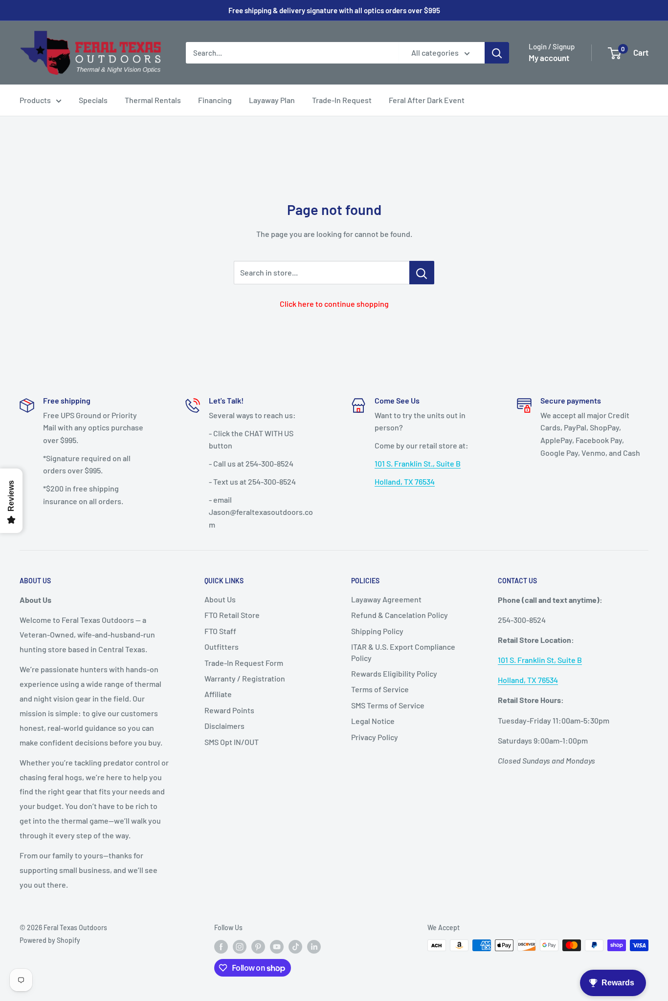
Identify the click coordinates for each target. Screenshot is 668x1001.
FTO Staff (220, 631)
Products (35, 100)
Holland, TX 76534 (405, 481)
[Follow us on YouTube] (277, 946)
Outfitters (221, 646)
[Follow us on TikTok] (295, 946)
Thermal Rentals (153, 100)
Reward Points (229, 710)
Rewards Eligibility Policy (394, 673)
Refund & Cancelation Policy (399, 614)
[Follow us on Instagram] (239, 946)
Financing (215, 100)
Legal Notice (373, 720)
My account (549, 58)
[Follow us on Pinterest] (258, 946)
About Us (220, 599)
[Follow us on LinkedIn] (314, 946)
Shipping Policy (377, 631)
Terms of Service (380, 689)
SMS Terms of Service (387, 705)
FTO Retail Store (232, 614)
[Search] (497, 53)
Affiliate (218, 694)
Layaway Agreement (386, 599)
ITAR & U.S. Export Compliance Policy (403, 652)
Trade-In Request (342, 100)
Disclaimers (224, 725)
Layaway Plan (272, 100)
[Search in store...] (421, 272)
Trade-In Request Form (243, 662)
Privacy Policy (374, 737)
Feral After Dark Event (427, 100)
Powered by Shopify (50, 940)
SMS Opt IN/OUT (231, 741)
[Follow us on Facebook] (221, 946)
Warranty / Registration (244, 678)
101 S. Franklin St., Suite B (418, 463)
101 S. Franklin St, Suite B (540, 659)
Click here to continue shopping (334, 303)
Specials (93, 100)
